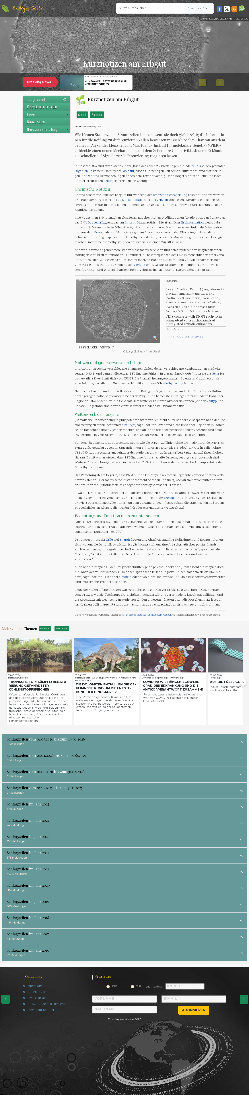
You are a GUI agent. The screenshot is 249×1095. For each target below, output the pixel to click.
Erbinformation (192, 223)
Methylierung (173, 383)
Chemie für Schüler (40, 1010)
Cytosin (130, 223)
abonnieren (193, 1010)
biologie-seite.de (36, 99)
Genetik (82, 114)
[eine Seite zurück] (5, 999)
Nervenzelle (160, 200)
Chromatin (172, 498)
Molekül (128, 171)
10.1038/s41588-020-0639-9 (187, 337)
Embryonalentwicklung (170, 195)
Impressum (34, 986)
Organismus (83, 171)
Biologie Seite (27, 8)
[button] (242, 8)
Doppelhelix (96, 223)
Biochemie (97, 114)
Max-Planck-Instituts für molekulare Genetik (147, 615)
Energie (125, 540)
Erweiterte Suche (199, 8)
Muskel (127, 200)
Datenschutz (35, 992)
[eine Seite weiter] (244, 999)
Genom (99, 232)
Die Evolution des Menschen (46, 1004)
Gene (215, 374)
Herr (114, 986)
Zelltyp (109, 181)
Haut (138, 200)
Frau (138, 986)
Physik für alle (36, 998)
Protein (126, 577)
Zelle (194, 166)
